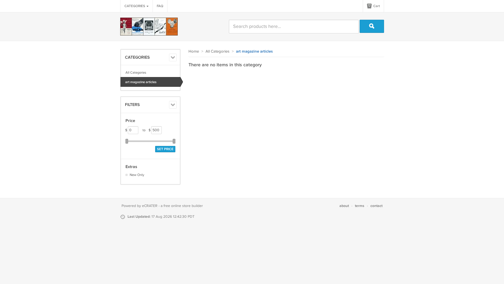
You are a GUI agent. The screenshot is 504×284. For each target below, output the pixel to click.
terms (359, 206)
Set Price (165, 149)
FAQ (160, 6)
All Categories (135, 72)
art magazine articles (140, 82)
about (344, 206)
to (147, 130)
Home (193, 51)
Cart (376, 6)
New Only (137, 175)
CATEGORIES (135, 6)
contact (376, 206)
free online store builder (183, 206)
